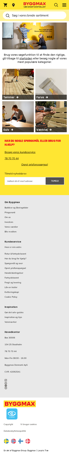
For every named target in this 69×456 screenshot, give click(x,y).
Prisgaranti (10, 212)
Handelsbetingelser (14, 273)
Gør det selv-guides (14, 312)
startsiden (26, 58)
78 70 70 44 (12, 158)
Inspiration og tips (13, 317)
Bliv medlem (11, 231)
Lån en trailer (11, 287)
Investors (9, 222)
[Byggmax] (34, 5)
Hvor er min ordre (13, 247)
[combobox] (34, 15)
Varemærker (11, 322)
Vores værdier (11, 227)
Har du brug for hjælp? (15, 258)
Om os (8, 217)
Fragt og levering (13, 282)
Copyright (8, 424)
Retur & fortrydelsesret (15, 253)
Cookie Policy (11, 297)
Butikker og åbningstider (16, 207)
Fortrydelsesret (12, 277)
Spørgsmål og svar (14, 263)
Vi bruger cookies (28, 424)
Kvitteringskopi (12, 292)
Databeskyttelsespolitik (40, 188)
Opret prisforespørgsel (34, 164)
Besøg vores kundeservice (20, 152)
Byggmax (31, 450)
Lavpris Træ (43, 450)
